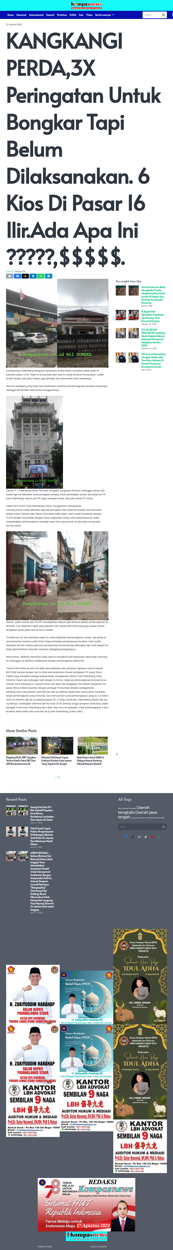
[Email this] (9, 276)
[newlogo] (86, 1236)
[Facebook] (126, 837)
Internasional (150, 818)
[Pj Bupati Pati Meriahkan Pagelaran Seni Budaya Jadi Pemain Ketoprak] (121, 311)
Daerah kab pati (136, 818)
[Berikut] (117, 754)
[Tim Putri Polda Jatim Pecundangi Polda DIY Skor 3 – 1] (92, 738)
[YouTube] (152, 837)
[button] (56, 777)
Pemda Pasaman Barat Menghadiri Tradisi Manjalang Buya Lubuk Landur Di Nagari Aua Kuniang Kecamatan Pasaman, (153, 294)
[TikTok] (146, 837)
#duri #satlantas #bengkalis (127, 808)
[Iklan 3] (86, 1051)
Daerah (9, 271)
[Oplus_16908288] (86, 5)
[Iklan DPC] (33, 1051)
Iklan (143, 818)
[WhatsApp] (159, 837)
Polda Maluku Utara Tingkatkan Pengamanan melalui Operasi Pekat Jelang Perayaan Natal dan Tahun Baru (57, 764)
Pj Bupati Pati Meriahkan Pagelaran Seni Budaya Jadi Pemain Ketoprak (152, 316)
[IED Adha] (140, 1051)
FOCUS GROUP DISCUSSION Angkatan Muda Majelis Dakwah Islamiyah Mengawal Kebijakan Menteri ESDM (153, 337)
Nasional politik (159, 818)
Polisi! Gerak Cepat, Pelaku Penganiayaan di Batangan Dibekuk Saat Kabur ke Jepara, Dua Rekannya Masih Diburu (42, 836)
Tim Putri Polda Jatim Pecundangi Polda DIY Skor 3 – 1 (92, 760)
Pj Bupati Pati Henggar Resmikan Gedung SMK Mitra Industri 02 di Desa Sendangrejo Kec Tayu (21, 762)
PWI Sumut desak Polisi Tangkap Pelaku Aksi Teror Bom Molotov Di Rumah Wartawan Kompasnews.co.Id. (153, 360)
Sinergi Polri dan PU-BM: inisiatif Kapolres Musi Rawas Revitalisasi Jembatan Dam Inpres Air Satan (42, 813)
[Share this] (17, 276)
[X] (133, 837)
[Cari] (163, 14)
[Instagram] (139, 837)
